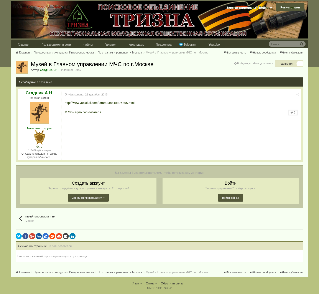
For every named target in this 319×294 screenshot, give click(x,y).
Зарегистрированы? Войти (248, 7)
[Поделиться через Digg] (39, 236)
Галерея (111, 44)
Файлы (88, 44)
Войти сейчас (230, 197)
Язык (136, 283)
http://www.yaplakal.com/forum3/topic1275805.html (100, 102)
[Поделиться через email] (66, 236)
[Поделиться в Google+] (32, 236)
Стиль (150, 283)
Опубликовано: (86, 94)
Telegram (190, 44)
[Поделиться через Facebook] (25, 236)
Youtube (214, 44)
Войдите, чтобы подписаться (255, 63)
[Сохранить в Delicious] (46, 236)
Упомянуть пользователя (84, 112)
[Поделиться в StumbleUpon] (59, 236)
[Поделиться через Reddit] (52, 236)
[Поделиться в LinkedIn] (72, 236)
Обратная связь (172, 283)
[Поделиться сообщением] (297, 94)
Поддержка (164, 44)
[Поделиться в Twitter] (19, 236)
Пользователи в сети (56, 44)
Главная (24, 44)
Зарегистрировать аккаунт (88, 197)
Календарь (136, 44)
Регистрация (290, 7)
